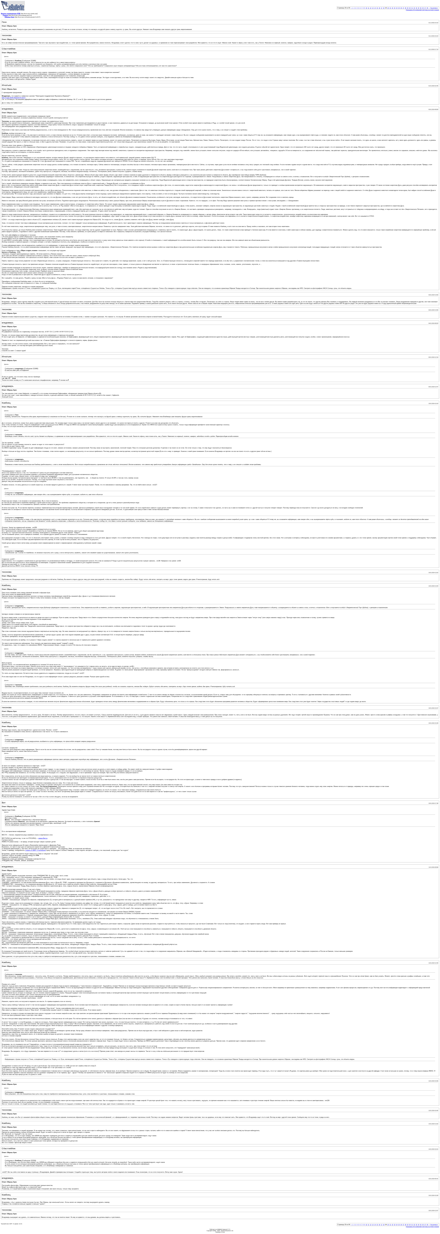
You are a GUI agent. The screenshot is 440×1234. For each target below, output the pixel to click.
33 (416, 8)
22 (392, 8)
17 (381, 8)
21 (390, 8)
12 (370, 8)
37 (425, 8)
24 (396, 8)
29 (407, 8)
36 (423, 8)
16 (379, 8)
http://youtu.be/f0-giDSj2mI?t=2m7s (14, 98)
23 (394, 8)
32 (414, 8)
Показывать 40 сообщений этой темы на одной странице (422, 10)
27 (403, 8)
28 (405, 8)
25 (399, 8)
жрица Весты (42, 838)
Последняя (434, 8)
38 (427, 8)
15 (377, 8)
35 (420, 8)
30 (410, 8)
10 (366, 8)
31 (412, 8)
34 (418, 8)
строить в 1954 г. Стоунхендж (35, 850)
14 (375, 8)
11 (368, 8)
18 (383, 8)
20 (388, 8)
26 (401, 8)
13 (373, 8)
